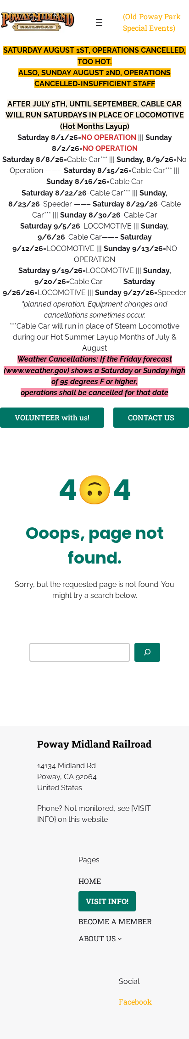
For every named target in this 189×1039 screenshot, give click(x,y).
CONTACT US (151, 417)
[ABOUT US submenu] (119, 938)
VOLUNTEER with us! (52, 417)
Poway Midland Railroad (94, 743)
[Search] (147, 652)
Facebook (135, 1001)
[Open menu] (99, 22)
